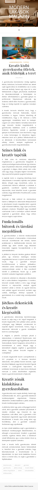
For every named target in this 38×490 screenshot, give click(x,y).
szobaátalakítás (29, 470)
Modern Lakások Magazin (19, 11)
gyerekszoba (7, 468)
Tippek (26, 62)
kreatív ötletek (29, 468)
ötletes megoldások (9, 470)
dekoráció (17, 465)
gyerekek (26, 465)
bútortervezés (7, 465)
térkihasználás (7, 473)
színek (19, 470)
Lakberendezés (15, 62)
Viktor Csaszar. (28, 486)
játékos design (18, 468)
